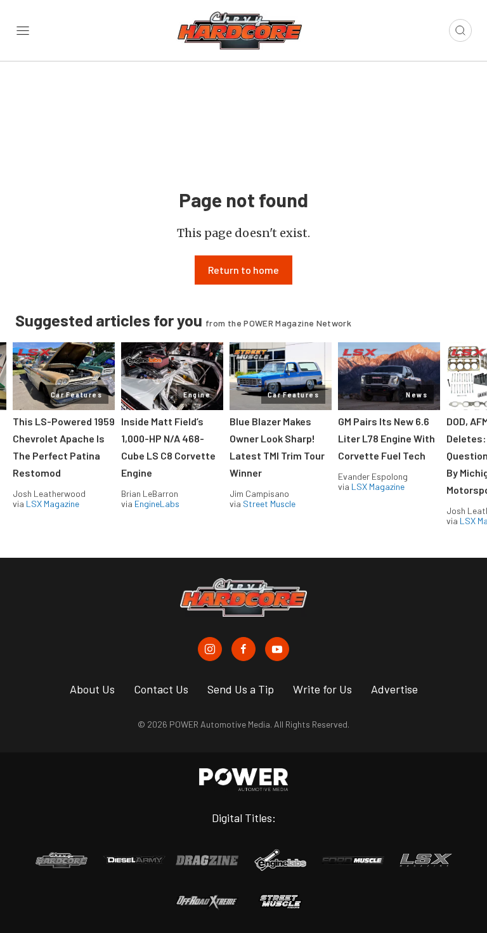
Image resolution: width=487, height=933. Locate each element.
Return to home (243, 270)
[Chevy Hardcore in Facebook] (243, 649)
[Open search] (460, 30)
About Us (92, 689)
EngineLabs (156, 503)
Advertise (394, 689)
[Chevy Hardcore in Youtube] (277, 649)
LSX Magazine (52, 503)
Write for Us (322, 689)
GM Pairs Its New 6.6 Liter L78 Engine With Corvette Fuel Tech (386, 438)
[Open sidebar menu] (22, 30)
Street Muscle (269, 503)
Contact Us (161, 689)
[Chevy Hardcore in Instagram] (210, 649)
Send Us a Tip (240, 689)
